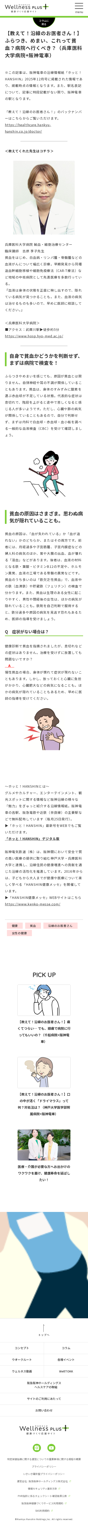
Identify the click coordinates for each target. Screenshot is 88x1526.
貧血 (33, 926)
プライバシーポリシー (44, 1466)
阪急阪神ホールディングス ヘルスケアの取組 (44, 1385)
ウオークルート (22, 1360)
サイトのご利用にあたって (44, 1399)
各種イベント (66, 1360)
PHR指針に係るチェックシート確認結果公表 (42, 1496)
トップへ (44, 1334)
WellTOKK (66, 1371)
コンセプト (22, 1348)
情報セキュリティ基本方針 (42, 1488)
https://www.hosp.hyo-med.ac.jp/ (34, 335)
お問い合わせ (44, 1410)
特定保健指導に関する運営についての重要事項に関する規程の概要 (44, 1459)
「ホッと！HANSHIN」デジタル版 (32, 838)
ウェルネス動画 (22, 1371)
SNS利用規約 (42, 1510)
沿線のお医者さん (60, 926)
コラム (66, 1348)
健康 (15, 926)
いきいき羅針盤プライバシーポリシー (44, 1473)
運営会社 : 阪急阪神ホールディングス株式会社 (42, 1481)
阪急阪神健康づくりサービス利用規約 (42, 1503)
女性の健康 (19, 933)
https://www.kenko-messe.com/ (32, 904)
